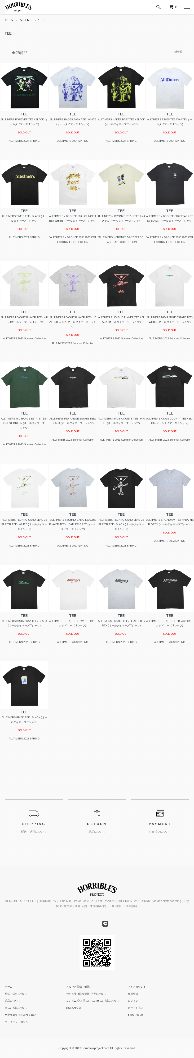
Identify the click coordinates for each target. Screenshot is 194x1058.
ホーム (9, 20)
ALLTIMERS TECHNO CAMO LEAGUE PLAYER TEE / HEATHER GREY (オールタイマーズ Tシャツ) (72, 524)
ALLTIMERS (27, 20)
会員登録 (133, 993)
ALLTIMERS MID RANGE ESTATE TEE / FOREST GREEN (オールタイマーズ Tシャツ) (24, 423)
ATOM (77, 1007)
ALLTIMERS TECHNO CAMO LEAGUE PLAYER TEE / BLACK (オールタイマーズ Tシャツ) (121, 524)
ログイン (133, 1000)
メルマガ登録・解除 (78, 986)
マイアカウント (137, 986)
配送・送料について (16, 993)
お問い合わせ (135, 1014)
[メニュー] (187, 7)
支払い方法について (16, 1007)
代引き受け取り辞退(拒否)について (86, 993)
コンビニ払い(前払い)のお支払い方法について (93, 1000)
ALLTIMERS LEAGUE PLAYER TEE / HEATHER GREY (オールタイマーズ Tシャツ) (72, 322)
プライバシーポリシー (18, 1022)
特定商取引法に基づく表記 (20, 1014)
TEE (45, 20)
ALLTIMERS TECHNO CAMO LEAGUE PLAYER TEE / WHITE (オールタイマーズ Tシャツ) (24, 524)
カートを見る (135, 1007)
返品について (12, 1000)
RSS (68, 1007)
